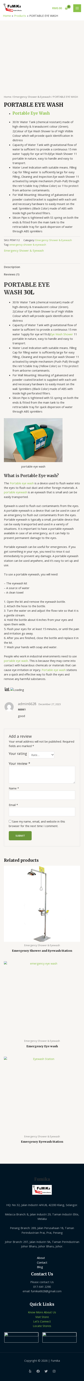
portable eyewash (15, 492)
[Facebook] (38, 1371)
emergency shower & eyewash (27, 244)
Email (13, 805)
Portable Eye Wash (31, 113)
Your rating (18, 753)
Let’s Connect (42, 1321)
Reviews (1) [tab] (11, 274)
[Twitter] (46, 1371)
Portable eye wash (22, 483)
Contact (42, 1262)
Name (14, 788)
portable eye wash (16, 661)
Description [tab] (12, 267)
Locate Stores (42, 1326)
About (41, 1258)
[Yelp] (30, 1371)
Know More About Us (42, 1312)
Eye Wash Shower (61, 334)
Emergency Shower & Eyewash (32, 97)
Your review (19, 763)
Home (7, 97)
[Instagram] (54, 1371)
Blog (40, 1267)
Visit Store (42, 1317)
